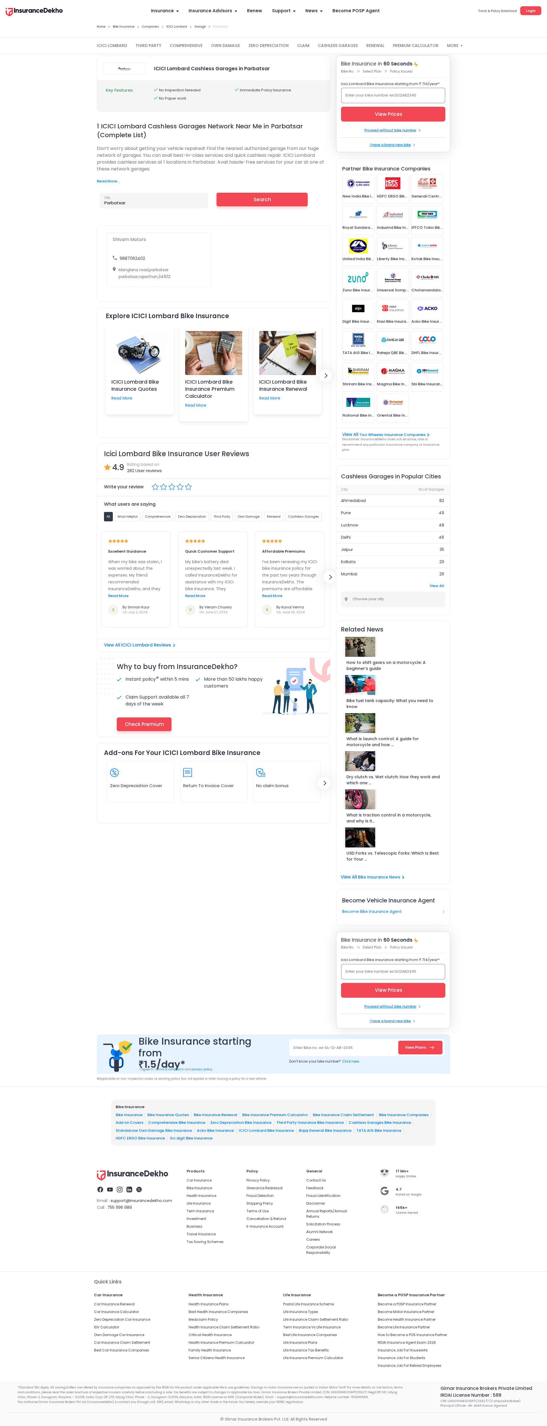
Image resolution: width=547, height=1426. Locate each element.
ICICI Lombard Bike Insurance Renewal (283, 385)
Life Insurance (199, 1203)
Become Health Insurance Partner (407, 1319)
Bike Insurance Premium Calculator (275, 1115)
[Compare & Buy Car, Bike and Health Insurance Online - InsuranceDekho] (34, 12)
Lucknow (349, 525)
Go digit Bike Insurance (191, 1138)
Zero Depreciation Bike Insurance (241, 1122)
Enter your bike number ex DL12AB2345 (381, 95)
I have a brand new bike (390, 144)
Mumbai (349, 574)
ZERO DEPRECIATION (268, 45)
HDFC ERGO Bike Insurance (140, 1138)
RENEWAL (375, 45)
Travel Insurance (201, 1234)
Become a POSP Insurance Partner (407, 1304)
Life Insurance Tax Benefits (306, 1350)
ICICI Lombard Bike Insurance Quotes (135, 385)
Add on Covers (129, 1122)
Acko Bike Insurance (215, 1130)
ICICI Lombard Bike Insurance (266, 1130)
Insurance (162, 11)
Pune (346, 513)
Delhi (346, 537)
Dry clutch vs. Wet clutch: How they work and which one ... (393, 780)
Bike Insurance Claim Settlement (343, 1115)
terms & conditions (169, 1069)
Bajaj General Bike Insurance (325, 1130)
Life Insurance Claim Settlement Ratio (315, 1319)
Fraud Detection (260, 1195)
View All (437, 585)
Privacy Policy (258, 1180)
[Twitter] (139, 1190)
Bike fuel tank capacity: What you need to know (389, 703)
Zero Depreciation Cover (136, 786)
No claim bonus (272, 786)
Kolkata (348, 562)
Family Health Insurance (210, 1350)
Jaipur (347, 549)
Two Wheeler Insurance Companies (392, 434)
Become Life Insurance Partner (404, 1327)
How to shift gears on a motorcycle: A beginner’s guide (386, 665)
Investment (196, 1218)
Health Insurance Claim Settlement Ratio (224, 1327)
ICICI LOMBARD (112, 45)
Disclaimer (315, 1203)
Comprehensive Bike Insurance (176, 1122)
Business (194, 1226)
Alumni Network (319, 1231)
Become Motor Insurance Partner (406, 1311)
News (311, 11)
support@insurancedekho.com (141, 1200)
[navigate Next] (325, 375)
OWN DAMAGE (225, 45)
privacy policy (201, 1069)
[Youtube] (110, 1190)
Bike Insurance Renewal (215, 1115)
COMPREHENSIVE (186, 45)
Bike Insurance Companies (403, 1115)
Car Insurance (199, 1180)
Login (531, 10)
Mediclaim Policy (203, 1319)
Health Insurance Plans (208, 1304)
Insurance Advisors (210, 11)
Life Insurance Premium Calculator (313, 1357)
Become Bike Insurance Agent (372, 911)
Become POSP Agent (356, 11)
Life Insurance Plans (300, 1342)
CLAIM (303, 45)
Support (281, 11)
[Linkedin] (129, 1190)
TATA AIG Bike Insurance (378, 1130)
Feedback (314, 1188)
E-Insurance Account (264, 1226)
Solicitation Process (323, 1224)
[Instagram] (119, 1190)
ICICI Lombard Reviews (146, 645)
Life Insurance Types (300, 1311)
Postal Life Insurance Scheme (308, 1304)
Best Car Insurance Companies (121, 1350)
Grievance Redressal (264, 1188)
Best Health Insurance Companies (218, 1311)
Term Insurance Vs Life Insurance (311, 1327)
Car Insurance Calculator (116, 1311)
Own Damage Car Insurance (119, 1334)
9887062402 (132, 258)
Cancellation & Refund (266, 1218)
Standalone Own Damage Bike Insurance (154, 1130)
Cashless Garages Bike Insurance (380, 1122)
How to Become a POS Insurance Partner (412, 1334)
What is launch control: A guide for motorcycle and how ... (382, 742)
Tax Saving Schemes (205, 1241)
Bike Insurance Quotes (168, 1115)
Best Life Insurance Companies (310, 1334)
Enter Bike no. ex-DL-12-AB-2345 (323, 1047)
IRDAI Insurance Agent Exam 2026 (407, 1342)
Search (262, 199)
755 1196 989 (119, 1207)
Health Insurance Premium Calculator (221, 1342)
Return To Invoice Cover (208, 786)
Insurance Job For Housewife (402, 1350)
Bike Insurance (129, 1115)
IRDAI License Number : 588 (470, 1395)
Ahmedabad (353, 500)
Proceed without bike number (390, 130)
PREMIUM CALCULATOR (415, 45)
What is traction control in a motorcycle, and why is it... (388, 818)
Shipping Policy (259, 1203)
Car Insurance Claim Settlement (122, 1342)
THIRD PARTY (148, 45)
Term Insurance (200, 1211)
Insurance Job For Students (401, 1357)
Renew (254, 11)
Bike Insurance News (379, 877)
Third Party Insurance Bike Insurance (310, 1122)
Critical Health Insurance (210, 1334)
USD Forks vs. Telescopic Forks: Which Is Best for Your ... (392, 856)
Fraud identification (323, 1195)
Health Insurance (201, 1195)
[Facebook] (100, 1190)
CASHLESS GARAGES (338, 45)
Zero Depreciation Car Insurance (122, 1319)
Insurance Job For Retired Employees (409, 1365)
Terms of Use (257, 1211)
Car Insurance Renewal (114, 1304)
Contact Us (316, 1180)
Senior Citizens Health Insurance (216, 1357)
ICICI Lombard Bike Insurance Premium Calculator (209, 389)
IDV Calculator (106, 1327)
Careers (313, 1239)
